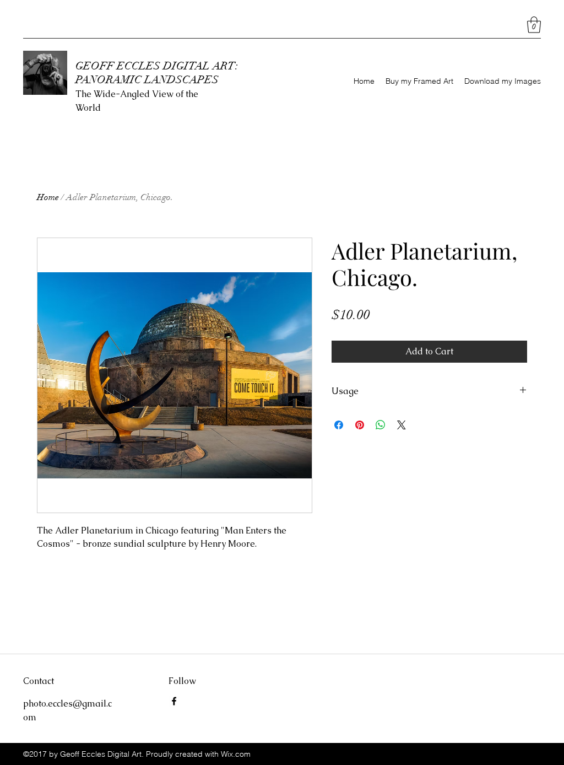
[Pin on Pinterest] (359, 425)
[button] (534, 25)
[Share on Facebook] (338, 425)
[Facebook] (174, 701)
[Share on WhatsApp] (380, 425)
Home (48, 197)
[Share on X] (401, 425)
